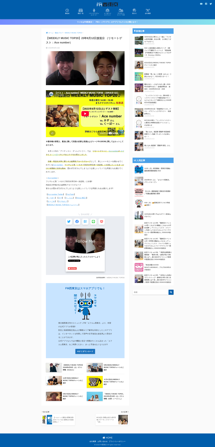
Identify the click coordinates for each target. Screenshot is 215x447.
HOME (109, 437)
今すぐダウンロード (85, 351)
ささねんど (62, 201)
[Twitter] (210, 4)
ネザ (122, 151)
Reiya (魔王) (81, 198)
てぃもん (69, 198)
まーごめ (51, 201)
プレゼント (121, 14)
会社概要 (148, 13)
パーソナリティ (94, 14)
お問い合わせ (103, 441)
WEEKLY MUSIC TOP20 (116, 277)
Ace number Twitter (55, 194)
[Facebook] (206, 4)
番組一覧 (81, 13)
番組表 (67, 13)
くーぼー (55, 155)
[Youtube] (201, 4)
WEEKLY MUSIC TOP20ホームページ (63, 205)
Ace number (113, 151)
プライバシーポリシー (117, 441)
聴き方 (134, 13)
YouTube (70, 194)
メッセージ (107, 14)
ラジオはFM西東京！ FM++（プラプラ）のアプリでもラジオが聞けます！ (107, 22)
